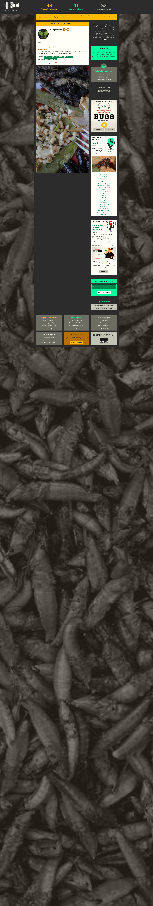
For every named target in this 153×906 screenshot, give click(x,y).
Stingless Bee (96, 144)
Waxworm (103, 189)
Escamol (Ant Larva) (104, 186)
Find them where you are (76, 325)
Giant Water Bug (104, 210)
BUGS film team (104, 77)
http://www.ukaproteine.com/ (49, 47)
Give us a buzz (61, 63)
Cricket (104, 199)
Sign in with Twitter (104, 305)
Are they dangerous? (103, 323)
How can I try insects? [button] (76, 9)
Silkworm (104, 182)
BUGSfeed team (104, 74)
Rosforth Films (55, 18)
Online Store (48, 56)
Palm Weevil (104, 206)
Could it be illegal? (104, 325)
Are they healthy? (49, 323)
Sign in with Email (104, 308)
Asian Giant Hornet (104, 205)
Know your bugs (76, 320)
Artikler (103, 272)
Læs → (113, 245)
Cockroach (104, 191)
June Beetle (104, 180)
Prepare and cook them (76, 323)
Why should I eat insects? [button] (49, 9)
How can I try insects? (76, 317)
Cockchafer (104, 201)
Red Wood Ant (104, 214)
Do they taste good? (49, 320)
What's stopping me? (104, 317)
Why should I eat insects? (49, 317)
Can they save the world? (49, 325)
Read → (113, 154)
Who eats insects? (49, 328)
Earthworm (104, 176)
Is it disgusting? (104, 320)
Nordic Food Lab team (104, 80)
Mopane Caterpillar (103, 184)
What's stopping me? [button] (104, 9)
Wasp (104, 195)
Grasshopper (104, 203)
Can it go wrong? (104, 328)
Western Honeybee (104, 212)
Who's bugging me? (49, 334)
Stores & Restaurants (50, 59)
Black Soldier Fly (103, 178)
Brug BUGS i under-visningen (98, 227)
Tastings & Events (76, 328)
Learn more (98, 130)
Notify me (110, 130)
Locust (104, 193)
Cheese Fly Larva (104, 187)
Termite (104, 197)
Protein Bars (68, 56)
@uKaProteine (43, 49)
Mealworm (104, 208)
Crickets (61, 56)
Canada (55, 56)
